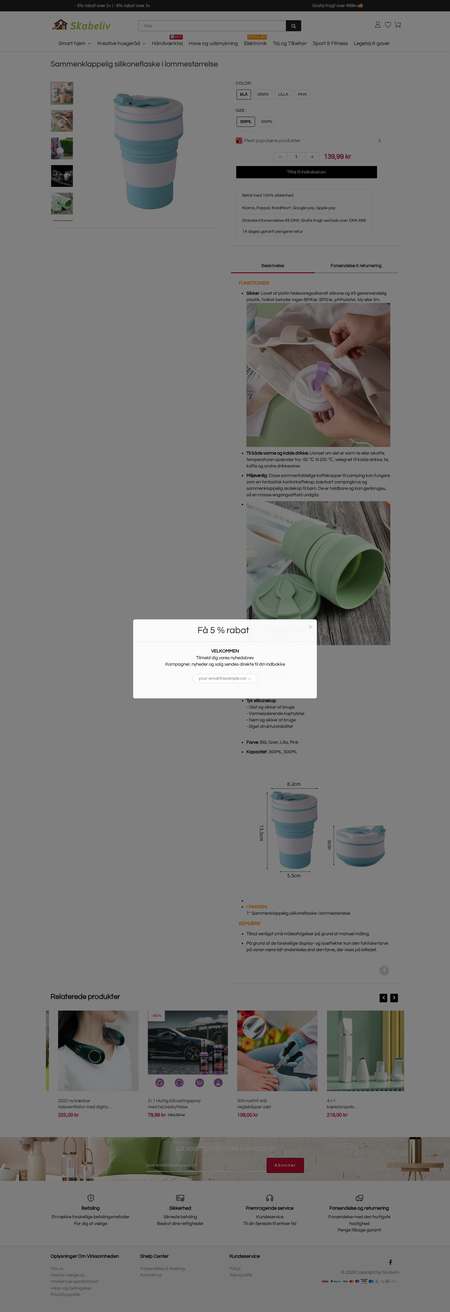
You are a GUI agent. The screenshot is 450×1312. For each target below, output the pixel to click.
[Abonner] (250, 679)
